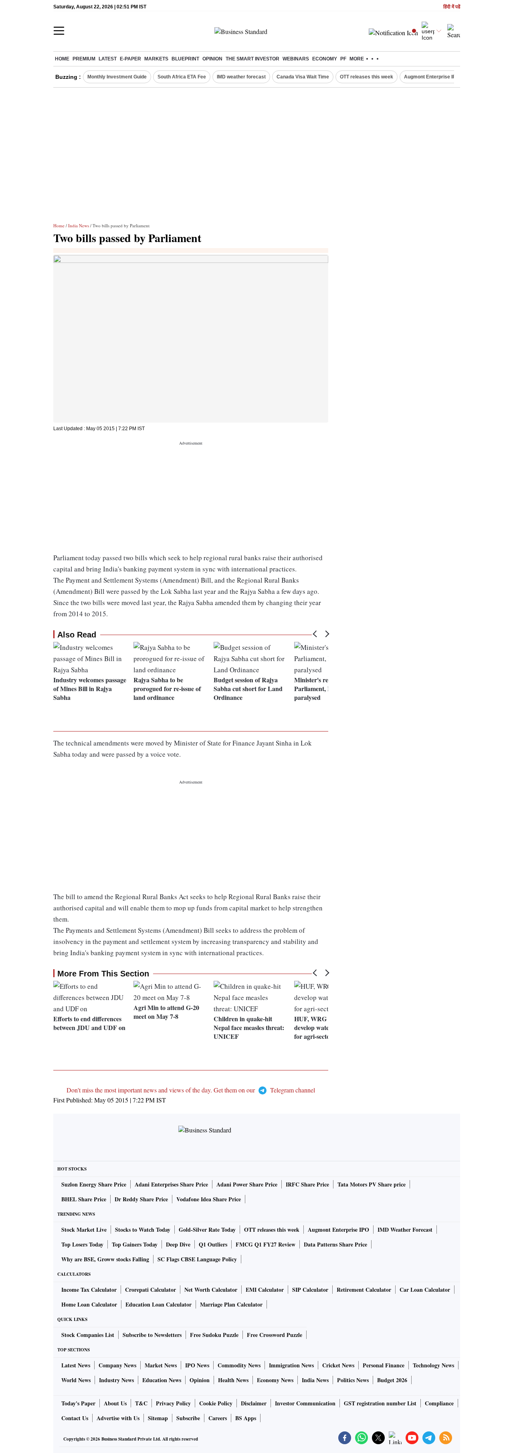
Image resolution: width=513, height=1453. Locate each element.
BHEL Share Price (83, 1199)
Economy (324, 58)
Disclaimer (254, 1403)
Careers (217, 1418)
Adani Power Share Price (246, 1184)
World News (76, 1380)
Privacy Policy (173, 1403)
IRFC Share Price (307, 1184)
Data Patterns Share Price (335, 1244)
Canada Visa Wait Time (303, 77)
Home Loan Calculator (89, 1304)
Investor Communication (305, 1403)
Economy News (275, 1380)
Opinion (212, 58)
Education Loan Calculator (158, 1304)
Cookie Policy (215, 1403)
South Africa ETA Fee (182, 77)
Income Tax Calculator (89, 1289)
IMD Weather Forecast (405, 1229)
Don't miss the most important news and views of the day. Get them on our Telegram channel (191, 1090)
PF (343, 58)
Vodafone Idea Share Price (208, 1199)
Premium (84, 58)
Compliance (439, 1403)
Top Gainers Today (135, 1244)
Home (62, 58)
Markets (156, 58)
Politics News (353, 1380)
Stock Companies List (87, 1335)
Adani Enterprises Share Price (171, 1184)
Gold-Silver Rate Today (207, 1229)
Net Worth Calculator (210, 1289)
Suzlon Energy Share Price (93, 1184)
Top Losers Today (82, 1244)
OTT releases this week (366, 77)
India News (78, 225)
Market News (161, 1365)
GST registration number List (380, 1403)
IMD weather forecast (241, 77)
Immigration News (291, 1365)
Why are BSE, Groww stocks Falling (105, 1259)
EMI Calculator (265, 1289)
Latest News (75, 1365)
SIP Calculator (310, 1289)
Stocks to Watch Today (142, 1229)
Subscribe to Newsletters (152, 1335)
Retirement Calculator (364, 1289)
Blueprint (185, 58)
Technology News (433, 1365)
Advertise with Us (118, 1418)
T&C (141, 1403)
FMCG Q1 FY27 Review (265, 1244)
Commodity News (239, 1365)
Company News (117, 1365)
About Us (115, 1403)
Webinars (296, 58)
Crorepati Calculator (150, 1289)
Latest (108, 58)
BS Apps (245, 1418)
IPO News (197, 1365)
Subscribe (188, 1418)
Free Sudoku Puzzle (214, 1335)
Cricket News (338, 1365)
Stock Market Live (84, 1229)
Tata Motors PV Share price (371, 1184)
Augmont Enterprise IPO (431, 77)
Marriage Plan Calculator (231, 1304)
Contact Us (74, 1418)
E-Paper (130, 58)
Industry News (116, 1380)
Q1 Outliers (213, 1244)
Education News (161, 1380)
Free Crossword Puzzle (274, 1335)
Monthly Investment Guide (117, 77)
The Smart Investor (252, 58)
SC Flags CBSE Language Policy (197, 1259)
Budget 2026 (392, 1380)
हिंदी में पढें (451, 7)
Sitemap (158, 1418)
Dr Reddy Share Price (141, 1199)
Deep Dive (178, 1244)
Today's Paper (78, 1403)
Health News (233, 1380)
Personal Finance (383, 1365)
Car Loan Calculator (425, 1289)
